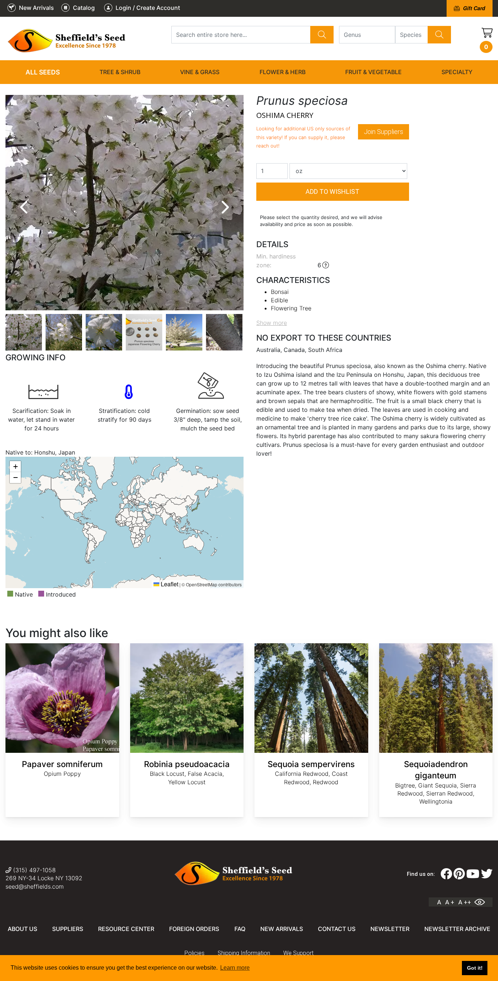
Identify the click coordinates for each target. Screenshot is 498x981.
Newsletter (389, 928)
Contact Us (336, 928)
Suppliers (67, 928)
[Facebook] (446, 874)
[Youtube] (472, 874)
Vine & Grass (199, 72)
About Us (22, 928)
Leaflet (168, 584)
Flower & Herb (283, 72)
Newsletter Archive (457, 928)
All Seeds (43, 72)
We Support (298, 953)
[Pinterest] (459, 874)
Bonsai (280, 291)
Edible (279, 300)
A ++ (464, 902)
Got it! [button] (475, 968)
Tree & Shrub (120, 72)
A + (449, 902)
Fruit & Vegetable (373, 72)
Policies (194, 953)
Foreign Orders (194, 928)
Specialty (456, 72)
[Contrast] (482, 902)
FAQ (239, 928)
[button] (15, 466)
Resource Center (126, 928)
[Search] (322, 34)
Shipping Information (244, 953)
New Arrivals (281, 928)
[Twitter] (487, 874)
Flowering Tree (291, 308)
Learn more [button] (235, 968)
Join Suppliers (383, 131)
